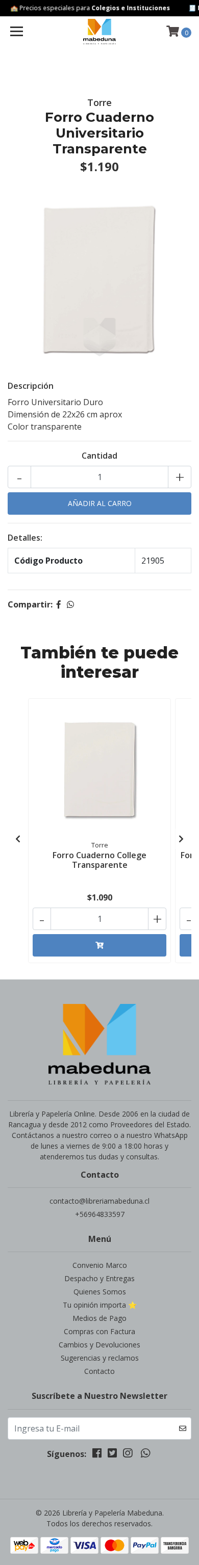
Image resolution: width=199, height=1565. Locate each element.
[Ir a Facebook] (97, 1455)
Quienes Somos (99, 1291)
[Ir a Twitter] (112, 1455)
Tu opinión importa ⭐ (100, 1305)
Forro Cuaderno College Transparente (99, 860)
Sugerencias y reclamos (100, 1358)
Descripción (31, 385)
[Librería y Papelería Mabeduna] (99, 31)
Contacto (99, 1371)
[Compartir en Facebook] (59, 604)
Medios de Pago (99, 1318)
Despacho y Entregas (99, 1278)
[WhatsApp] (145, 1455)
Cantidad (99, 455)
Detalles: (25, 537)
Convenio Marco (99, 1265)
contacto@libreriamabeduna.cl (99, 1201)
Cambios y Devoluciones (99, 1344)
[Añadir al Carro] (99, 945)
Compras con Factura (99, 1331)
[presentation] (18, 839)
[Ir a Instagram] (127, 1455)
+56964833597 (100, 1214)
